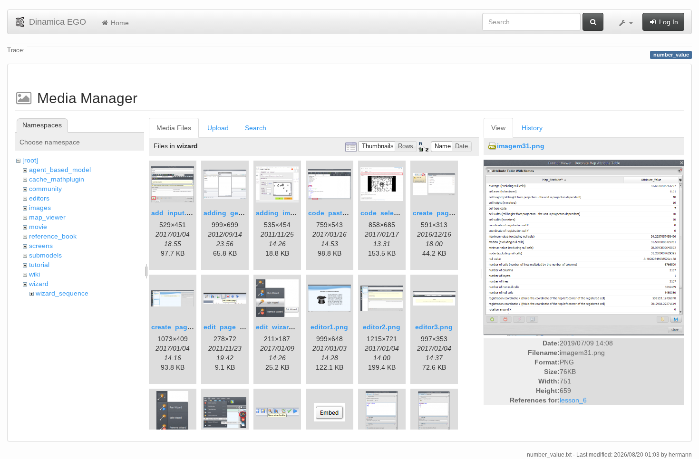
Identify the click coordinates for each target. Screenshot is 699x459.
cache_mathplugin (56, 179)
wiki (34, 274)
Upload (218, 128)
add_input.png (175, 213)
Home (119, 23)
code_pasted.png (336, 213)
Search (255, 128)
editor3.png (434, 327)
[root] (30, 160)
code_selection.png (392, 213)
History (532, 128)
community (45, 188)
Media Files (173, 128)
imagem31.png (520, 146)
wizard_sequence (62, 293)
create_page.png (440, 213)
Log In (667, 22)
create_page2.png (180, 327)
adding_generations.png (244, 213)
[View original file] (584, 247)
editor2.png (381, 327)
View (498, 128)
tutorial (39, 264)
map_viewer (47, 217)
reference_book (53, 236)
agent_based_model (60, 169)
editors (39, 198)
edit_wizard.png (282, 327)
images (40, 207)
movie (38, 226)
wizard (39, 283)
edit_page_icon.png (236, 327)
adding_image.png (286, 213)
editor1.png (329, 327)
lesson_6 (573, 400)
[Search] (592, 22)
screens (41, 245)
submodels (45, 255)
